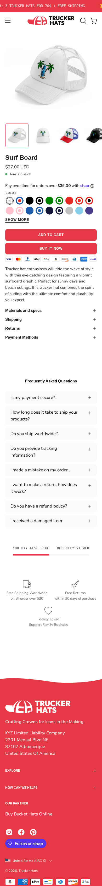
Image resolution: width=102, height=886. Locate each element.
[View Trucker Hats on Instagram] (9, 832)
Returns (12, 328)
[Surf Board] (17, 135)
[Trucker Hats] (51, 20)
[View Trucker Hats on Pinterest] (33, 832)
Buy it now (51, 248)
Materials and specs (23, 310)
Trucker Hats (28, 870)
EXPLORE (12, 770)
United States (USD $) (29, 860)
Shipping (13, 319)
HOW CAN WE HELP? (21, 787)
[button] (82, 20)
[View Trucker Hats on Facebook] (21, 832)
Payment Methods (21, 337)
